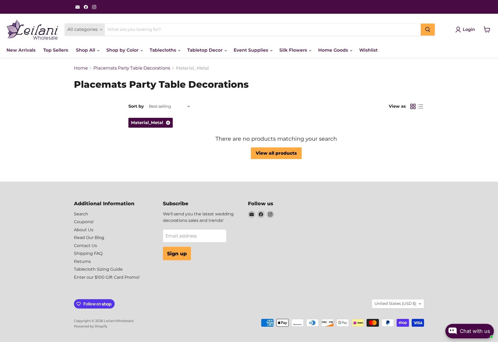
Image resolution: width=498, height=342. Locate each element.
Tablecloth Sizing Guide (98, 269)
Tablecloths (163, 50)
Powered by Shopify (90, 326)
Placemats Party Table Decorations (131, 68)
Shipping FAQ (88, 253)
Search (81, 213)
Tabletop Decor (205, 50)
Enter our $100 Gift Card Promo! (107, 277)
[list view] (420, 106)
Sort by (136, 106)
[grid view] (413, 106)
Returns (82, 261)
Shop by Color (123, 50)
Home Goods (333, 50)
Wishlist (368, 50)
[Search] (428, 30)
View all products (276, 153)
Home (81, 68)
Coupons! (84, 221)
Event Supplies (251, 50)
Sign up (177, 253)
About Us (83, 229)
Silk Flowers (293, 50)
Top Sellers (55, 50)
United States (395, 303)
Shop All (86, 50)
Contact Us (85, 245)
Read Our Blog (89, 237)
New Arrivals (21, 50)
